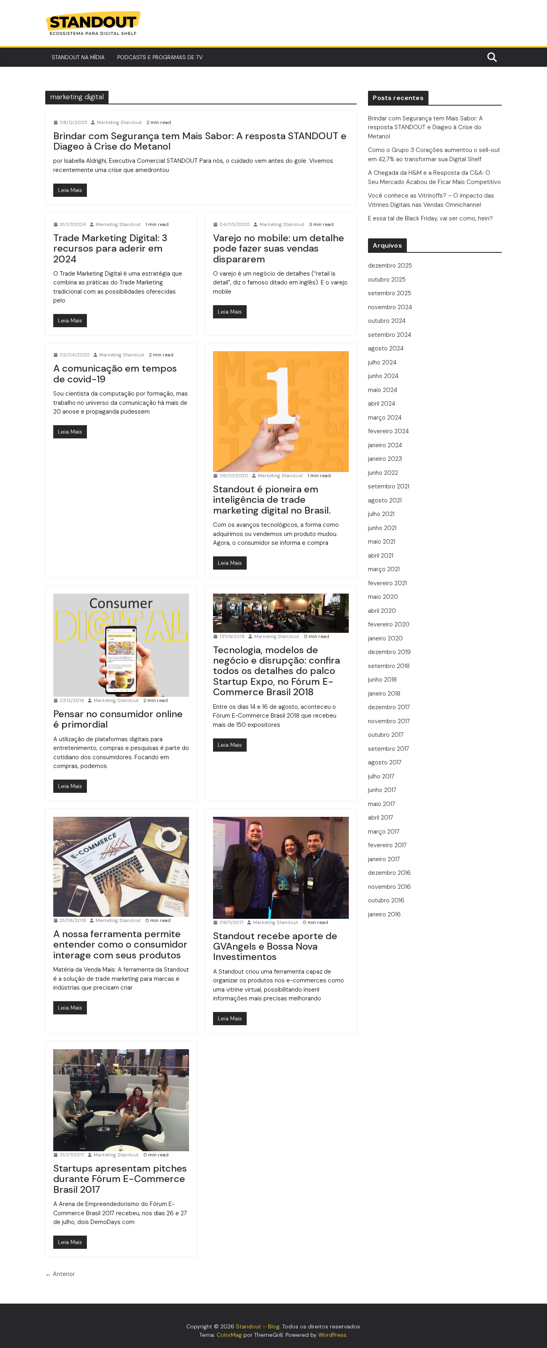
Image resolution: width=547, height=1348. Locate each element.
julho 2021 (381, 514)
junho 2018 (382, 680)
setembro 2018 (389, 666)
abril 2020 (382, 611)
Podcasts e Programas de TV (160, 57)
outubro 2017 (386, 735)
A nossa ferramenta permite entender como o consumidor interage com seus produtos (120, 944)
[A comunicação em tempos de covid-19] (70, 431)
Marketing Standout (119, 122)
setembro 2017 (388, 749)
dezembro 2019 (389, 652)
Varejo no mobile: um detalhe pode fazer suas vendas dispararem (278, 248)
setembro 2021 (388, 486)
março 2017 (384, 832)
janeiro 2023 (385, 459)
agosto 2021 (385, 500)
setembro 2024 (389, 335)
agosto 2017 (385, 762)
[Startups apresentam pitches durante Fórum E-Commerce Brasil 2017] (121, 1100)
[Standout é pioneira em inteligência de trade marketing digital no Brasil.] (281, 411)
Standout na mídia (78, 57)
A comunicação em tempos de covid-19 (115, 373)
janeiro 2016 (384, 914)
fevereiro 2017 (387, 845)
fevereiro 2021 (387, 583)
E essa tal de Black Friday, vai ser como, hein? (431, 218)
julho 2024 (382, 362)
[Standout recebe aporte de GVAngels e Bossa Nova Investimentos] (281, 868)
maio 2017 (381, 804)
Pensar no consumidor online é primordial (118, 719)
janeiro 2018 (384, 694)
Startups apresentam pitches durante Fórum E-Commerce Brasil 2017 (120, 1179)
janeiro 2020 (385, 638)
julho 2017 (381, 776)
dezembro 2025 (390, 266)
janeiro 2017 (384, 859)
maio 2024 (382, 390)
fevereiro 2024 (388, 431)
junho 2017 (382, 790)
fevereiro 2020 (389, 624)
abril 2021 (380, 556)
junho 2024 (383, 376)
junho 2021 (382, 528)
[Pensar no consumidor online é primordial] (121, 645)
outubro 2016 (386, 900)
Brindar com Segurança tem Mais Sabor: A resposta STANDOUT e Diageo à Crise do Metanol (199, 141)
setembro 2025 (389, 293)
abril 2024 (381, 404)
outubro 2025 (387, 280)
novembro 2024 (390, 307)
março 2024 (385, 418)
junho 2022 (383, 473)
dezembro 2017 (389, 707)
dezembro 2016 (389, 873)
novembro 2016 (389, 887)
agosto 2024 (386, 348)
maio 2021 (381, 542)
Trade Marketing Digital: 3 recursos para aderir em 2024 (110, 248)
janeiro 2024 (385, 445)
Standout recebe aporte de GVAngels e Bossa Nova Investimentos (275, 946)
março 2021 (384, 569)
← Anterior (60, 1274)
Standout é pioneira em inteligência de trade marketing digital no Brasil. (272, 499)
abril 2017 (380, 818)
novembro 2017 (389, 721)
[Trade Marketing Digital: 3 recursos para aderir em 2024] (70, 320)
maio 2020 (383, 597)
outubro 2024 (387, 321)
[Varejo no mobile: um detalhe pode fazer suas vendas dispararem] (230, 311)
